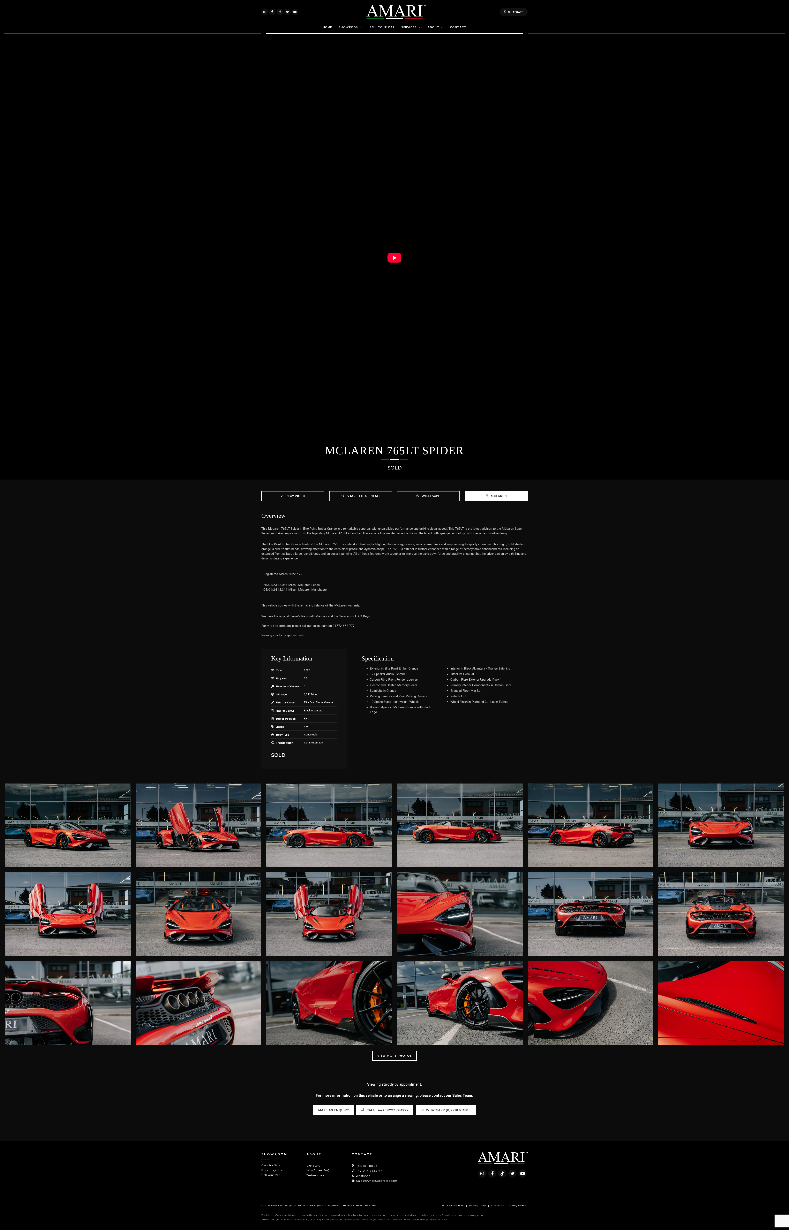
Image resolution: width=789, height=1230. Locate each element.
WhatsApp (516, 12)
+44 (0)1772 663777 (368, 1170)
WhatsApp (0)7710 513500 (448, 1110)
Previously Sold (272, 1170)
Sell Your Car (270, 1175)
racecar (523, 1205)
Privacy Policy (477, 1205)
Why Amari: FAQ (318, 1170)
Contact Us (497, 1205)
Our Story (314, 1165)
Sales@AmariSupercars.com (376, 1180)
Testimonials (315, 1175)
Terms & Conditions (452, 1205)
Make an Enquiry (333, 1110)
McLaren (498, 496)
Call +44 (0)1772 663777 (387, 1110)
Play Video (295, 496)
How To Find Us (366, 1165)
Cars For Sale (270, 1165)
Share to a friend (363, 496)
